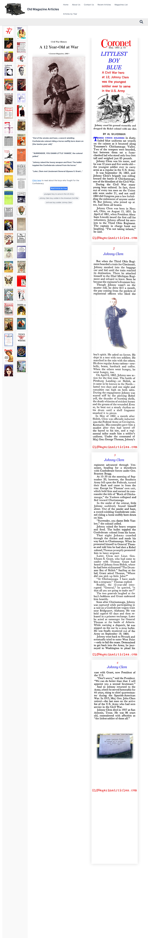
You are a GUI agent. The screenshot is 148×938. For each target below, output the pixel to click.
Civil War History (59, 41)
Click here (36, 180)
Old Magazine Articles (43, 9)
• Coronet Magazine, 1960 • (58, 54)
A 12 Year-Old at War (58, 47)
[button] (141, 22)
